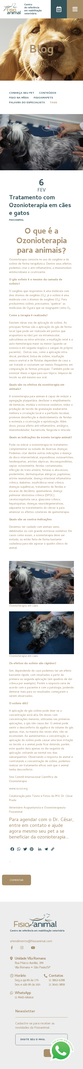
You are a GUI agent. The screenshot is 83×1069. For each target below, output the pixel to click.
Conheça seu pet (21, 93)
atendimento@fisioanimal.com (31, 941)
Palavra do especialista (27, 103)
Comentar (16, 880)
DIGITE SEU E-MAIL (32, 1040)
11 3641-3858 (57, 985)
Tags (53, 103)
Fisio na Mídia (19, 98)
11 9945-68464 (24, 998)
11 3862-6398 (57, 980)
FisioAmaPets (43, 98)
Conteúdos (47, 93)
